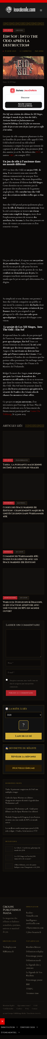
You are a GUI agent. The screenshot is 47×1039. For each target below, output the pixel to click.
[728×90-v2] (23, 291)
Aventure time (32, 993)
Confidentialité (8, 1009)
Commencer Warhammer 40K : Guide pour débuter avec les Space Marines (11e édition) (21, 559)
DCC (38, 152)
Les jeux (8, 30)
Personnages (22, 460)
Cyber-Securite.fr (33, 932)
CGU (35, 1005)
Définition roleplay (34, 951)
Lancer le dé (23, 736)
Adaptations (10, 598)
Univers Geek (27, 1027)
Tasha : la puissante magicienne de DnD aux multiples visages (22, 466)
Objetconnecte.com (34, 927)
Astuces (8, 552)
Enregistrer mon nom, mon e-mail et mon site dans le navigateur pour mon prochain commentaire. (24, 683)
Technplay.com (9, 947)
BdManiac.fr (8, 951)
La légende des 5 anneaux (33, 966)
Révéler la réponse (23, 756)
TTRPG (29, 988)
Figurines (8, 503)
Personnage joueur (34, 956)
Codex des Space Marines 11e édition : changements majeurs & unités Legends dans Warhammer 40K (23, 512)
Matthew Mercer (33, 947)
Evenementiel (9, 1032)
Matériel (21, 503)
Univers (19, 30)
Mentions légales (8, 1005)
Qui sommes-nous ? (24, 1005)
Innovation (8, 1027)
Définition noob (33, 960)
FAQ (27, 1009)
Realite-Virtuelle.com (32, 914)
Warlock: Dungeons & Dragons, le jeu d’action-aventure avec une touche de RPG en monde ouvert (22, 607)
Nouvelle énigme (23, 768)
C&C (11, 155)
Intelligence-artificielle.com (32, 922)
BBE (28, 984)
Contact (34, 1009)
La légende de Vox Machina (34, 974)
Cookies (19, 1009)
